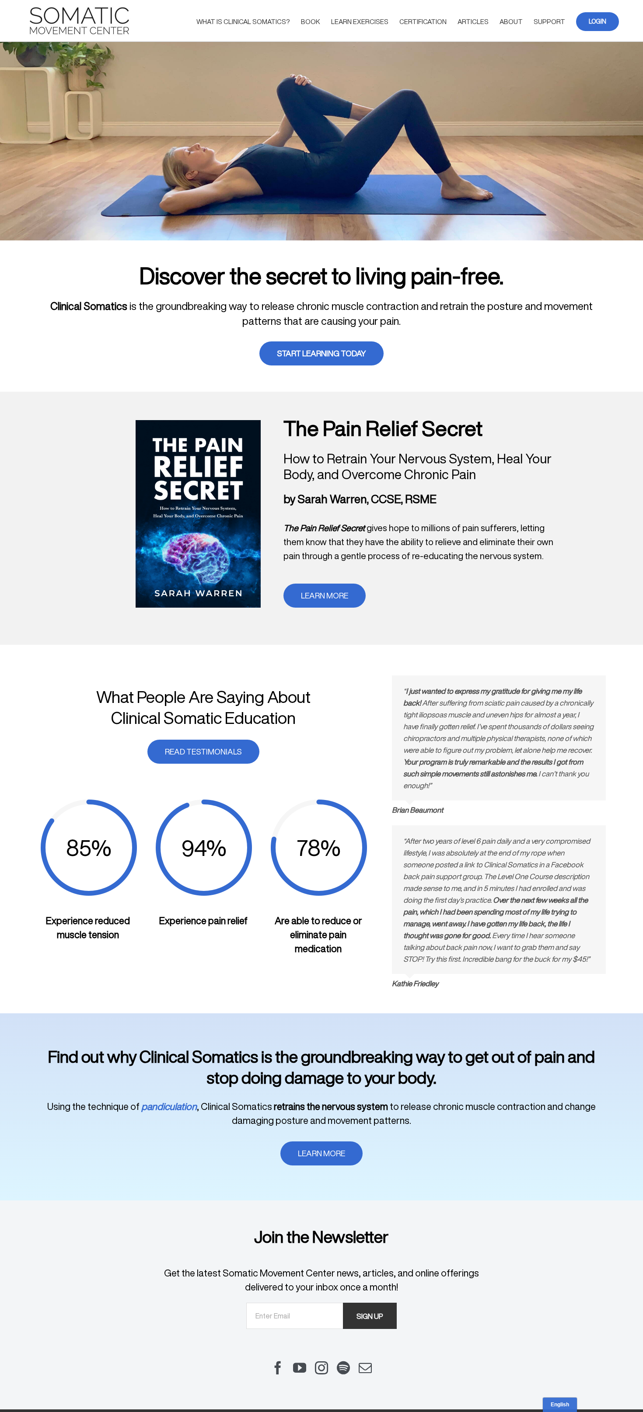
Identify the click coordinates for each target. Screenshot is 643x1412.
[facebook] (277, 1367)
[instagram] (321, 1367)
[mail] (365, 1367)
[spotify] (343, 1367)
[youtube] (299, 1367)
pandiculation (169, 1106)
